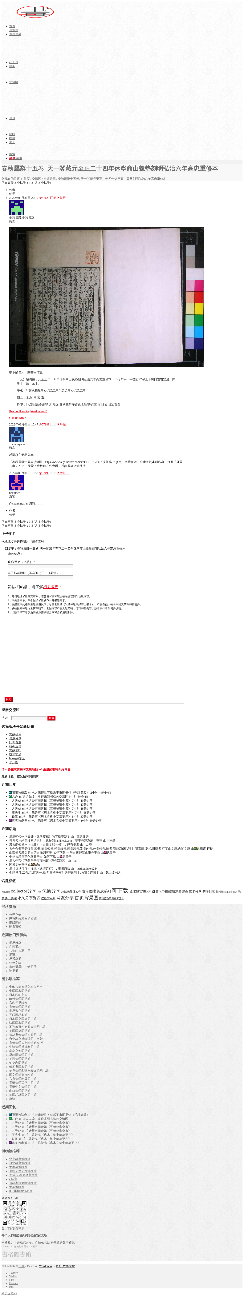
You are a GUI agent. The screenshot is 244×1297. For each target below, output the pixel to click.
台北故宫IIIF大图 (142, 891)
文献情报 (15, 750)
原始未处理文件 (71, 891)
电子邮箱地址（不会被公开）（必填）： (35, 573)
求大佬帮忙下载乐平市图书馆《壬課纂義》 (61, 792)
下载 (39, 892)
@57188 (44, 424)
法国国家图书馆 (19, 1022)
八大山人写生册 (19, 950)
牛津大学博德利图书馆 (24, 1046)
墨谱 (12, 954)
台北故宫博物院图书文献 (26, 1038)
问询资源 (15, 742)
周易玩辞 (15, 942)
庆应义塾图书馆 (19, 1050)
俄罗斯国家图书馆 (21, 1066)
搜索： (6, 718)
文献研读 (15, 734)
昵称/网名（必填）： (22, 562)
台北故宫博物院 (19, 1163)
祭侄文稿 (15, 962)
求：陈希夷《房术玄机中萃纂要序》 (50, 812)
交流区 (36, 178)
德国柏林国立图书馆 (23, 1094)
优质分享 (51, 890)
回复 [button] (53, 197)
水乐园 (13, 762)
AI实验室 (6, 892)
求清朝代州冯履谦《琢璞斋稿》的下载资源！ (39, 836)
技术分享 (195, 891)
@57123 (44, 197)
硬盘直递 (15, 926)
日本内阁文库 (18, 994)
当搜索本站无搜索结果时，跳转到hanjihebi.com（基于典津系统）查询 (55, 840)
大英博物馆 (16, 1187)
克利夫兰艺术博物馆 (23, 1171)
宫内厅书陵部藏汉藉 (168, 891)
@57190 (44, 473)
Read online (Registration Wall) (28, 411)
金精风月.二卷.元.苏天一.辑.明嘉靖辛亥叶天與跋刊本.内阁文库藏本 (54, 872)
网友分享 (65, 898)
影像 (185, 891)
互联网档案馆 (18, 1014)
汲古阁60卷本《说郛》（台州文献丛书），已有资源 (44, 844)
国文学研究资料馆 (21, 1074)
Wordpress (45, 1266)
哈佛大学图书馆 (19, 998)
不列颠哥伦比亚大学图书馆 (27, 1026)
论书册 (13, 970)
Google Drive (17, 417)
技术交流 (15, 754)
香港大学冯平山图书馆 (24, 1082)
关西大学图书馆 (19, 1058)
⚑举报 (63, 197)
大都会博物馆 (18, 1167)
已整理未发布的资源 (23, 918)
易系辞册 (15, 958)
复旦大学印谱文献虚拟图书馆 (29, 1070)
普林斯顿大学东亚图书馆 (26, 1034)
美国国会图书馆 (19, 1030)
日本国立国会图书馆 (23, 1018)
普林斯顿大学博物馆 (23, 1183)
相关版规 (50, 587)
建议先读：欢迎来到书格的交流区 (45, 796)
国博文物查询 (18, 864)
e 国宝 (13, 1179)
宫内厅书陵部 (18, 1002)
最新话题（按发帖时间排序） (21, 776)
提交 (8, 699)
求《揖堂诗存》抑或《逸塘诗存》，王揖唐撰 (39, 868)
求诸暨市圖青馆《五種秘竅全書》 (48, 800)
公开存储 (15, 914)
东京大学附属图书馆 (23, 1078)
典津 (12, 1098)
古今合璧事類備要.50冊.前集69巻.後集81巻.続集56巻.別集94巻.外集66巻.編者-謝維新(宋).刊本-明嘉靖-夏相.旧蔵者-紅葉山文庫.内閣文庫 (99, 848)
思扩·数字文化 (65, 1266)
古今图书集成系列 (96, 891)
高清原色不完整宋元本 (111, 898)
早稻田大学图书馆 (21, 1054)
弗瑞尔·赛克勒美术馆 (23, 1175)
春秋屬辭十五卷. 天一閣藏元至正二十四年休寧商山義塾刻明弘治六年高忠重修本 (110, 168)
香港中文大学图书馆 (23, 1086)
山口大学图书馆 (19, 1090)
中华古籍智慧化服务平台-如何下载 (32, 856)
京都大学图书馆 (19, 1006)
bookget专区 (17, 758)
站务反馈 (15, 746)
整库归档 (208, 891)
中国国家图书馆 (19, 990)
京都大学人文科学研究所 (26, 1042)
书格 (21, 1266)
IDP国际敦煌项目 (20, 1191)
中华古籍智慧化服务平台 (26, 986)
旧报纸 (220, 891)
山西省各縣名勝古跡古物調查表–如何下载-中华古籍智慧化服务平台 (54, 852)
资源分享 (49, 178)
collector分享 (23, 890)
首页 (27, 178)
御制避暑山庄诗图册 (23, 966)
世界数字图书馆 (19, 1010)
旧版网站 (15, 922)
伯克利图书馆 (18, 1062)
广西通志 (15, 946)
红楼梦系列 (48, 898)
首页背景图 (86, 897)
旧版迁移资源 (230, 892)
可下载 (120, 891)
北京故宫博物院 (19, 1159)
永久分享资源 (29, 898)
